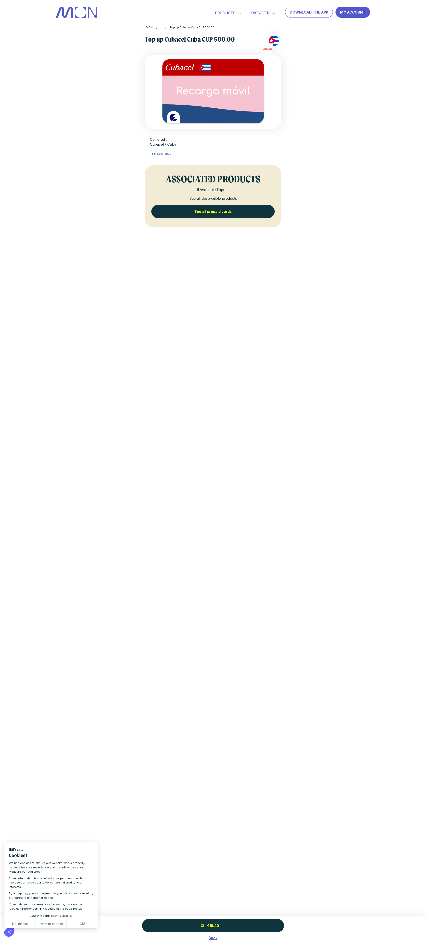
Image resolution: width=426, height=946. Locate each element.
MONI (149, 27)
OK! (82, 924)
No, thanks (20, 924)
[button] (9, 931)
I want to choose (51, 924)
